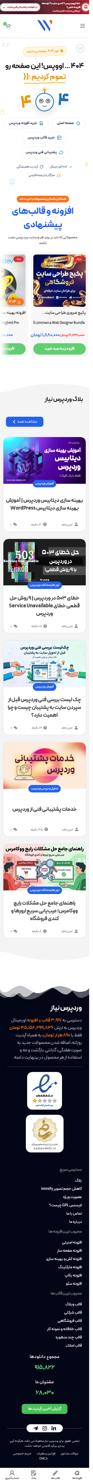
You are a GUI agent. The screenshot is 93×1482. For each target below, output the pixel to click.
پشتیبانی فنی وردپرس (41, 152)
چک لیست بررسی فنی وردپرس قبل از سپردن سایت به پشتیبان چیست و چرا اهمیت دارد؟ (44, 707)
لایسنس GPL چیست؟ (65, 1205)
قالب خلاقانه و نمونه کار (64, 1329)
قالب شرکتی (73, 1312)
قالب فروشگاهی (70, 1321)
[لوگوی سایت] (44, 25)
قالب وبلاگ (73, 1304)
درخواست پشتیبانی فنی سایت (22, 7)
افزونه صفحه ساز (69, 1251)
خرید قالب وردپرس (41, 137)
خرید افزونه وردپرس (23, 123)
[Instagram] (44, 1428)
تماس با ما (74, 1213)
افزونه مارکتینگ (70, 1267)
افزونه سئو (74, 1284)
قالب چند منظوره (69, 1337)
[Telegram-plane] (35, 1428)
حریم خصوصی (22, 1453)
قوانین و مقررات (46, 1453)
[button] (44, 102)
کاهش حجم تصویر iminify (61, 1189)
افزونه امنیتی (72, 1242)
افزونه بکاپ (73, 1275)
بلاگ (78, 1180)
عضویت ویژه (72, 1197)
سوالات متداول (69, 1453)
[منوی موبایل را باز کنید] (83, 26)
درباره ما (75, 1222)
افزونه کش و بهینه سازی (64, 1259)
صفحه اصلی (65, 123)
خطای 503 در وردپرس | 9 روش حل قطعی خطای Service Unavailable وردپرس (44, 606)
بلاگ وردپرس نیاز (64, 399)
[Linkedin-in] (53, 1428)
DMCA (43, 1458)
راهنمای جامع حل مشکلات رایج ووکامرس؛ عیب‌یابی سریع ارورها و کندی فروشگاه (44, 911)
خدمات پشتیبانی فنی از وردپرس (44, 809)
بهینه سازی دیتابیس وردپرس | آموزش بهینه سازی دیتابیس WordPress (44, 504)
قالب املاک (74, 1345)
